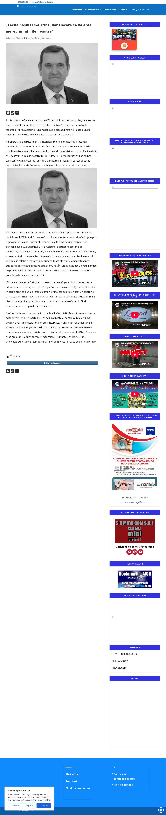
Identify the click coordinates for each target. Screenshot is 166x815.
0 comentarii (45, 38)
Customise (15, 805)
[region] (29, 798)
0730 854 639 (23, 2)
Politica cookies (123, 784)
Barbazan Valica (14, 38)
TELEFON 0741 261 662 (135, 497)
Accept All (44, 805)
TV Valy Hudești (137, 10)
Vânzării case (110, 10)
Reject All (29, 805)
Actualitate (76, 10)
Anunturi (123, 10)
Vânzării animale (93, 10)
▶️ (124, 45)
